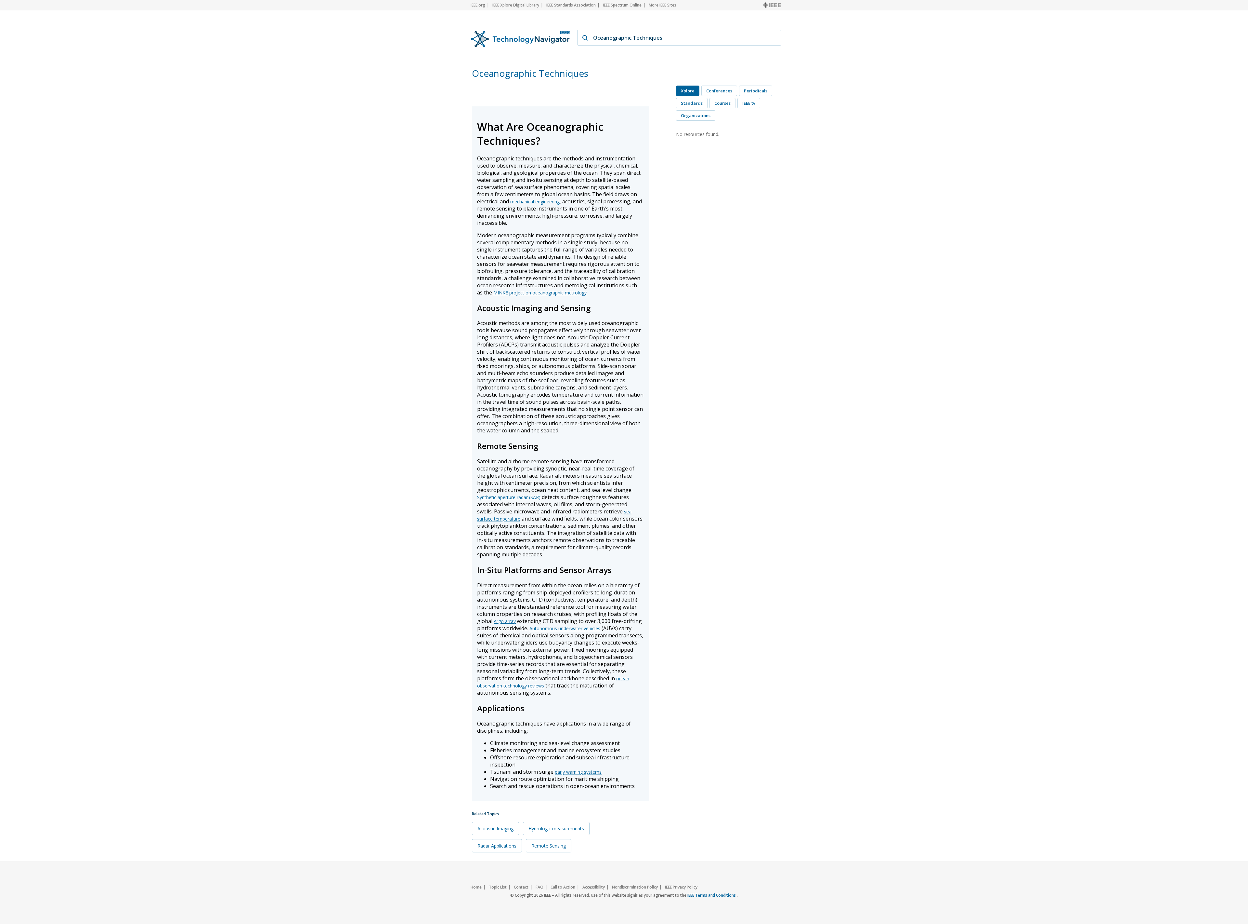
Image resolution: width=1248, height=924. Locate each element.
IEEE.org (478, 5)
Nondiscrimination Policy (635, 887)
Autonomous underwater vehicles (564, 628)
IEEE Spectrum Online (622, 5)
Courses (722, 103)
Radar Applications (496, 846)
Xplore (688, 91)
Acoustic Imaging (495, 828)
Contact (521, 887)
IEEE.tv (748, 103)
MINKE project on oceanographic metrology (540, 293)
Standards (692, 103)
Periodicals (755, 91)
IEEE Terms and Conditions (712, 895)
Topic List (498, 887)
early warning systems (578, 772)
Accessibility (593, 887)
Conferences (719, 91)
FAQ (539, 887)
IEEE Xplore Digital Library (515, 5)
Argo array (505, 621)
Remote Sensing (548, 846)
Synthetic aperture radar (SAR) (508, 497)
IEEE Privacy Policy (681, 887)
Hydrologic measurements (556, 828)
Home (476, 887)
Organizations (695, 115)
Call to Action (563, 887)
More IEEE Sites (662, 5)
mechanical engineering (535, 201)
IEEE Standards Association (571, 5)
